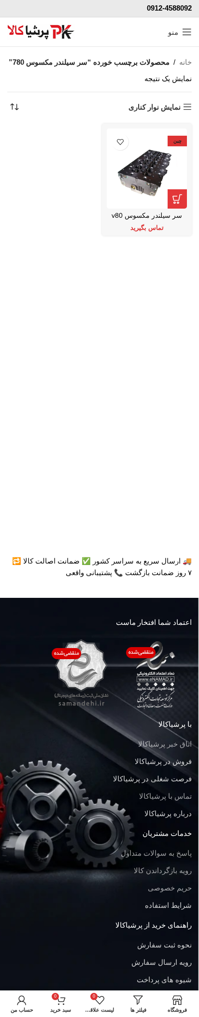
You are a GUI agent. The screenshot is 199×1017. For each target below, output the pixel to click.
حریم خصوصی (170, 888)
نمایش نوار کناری (154, 107)
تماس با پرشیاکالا (165, 796)
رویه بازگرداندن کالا (163, 870)
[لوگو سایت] (41, 31)
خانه (185, 62)
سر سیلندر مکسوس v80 (147, 215)
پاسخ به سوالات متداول (156, 853)
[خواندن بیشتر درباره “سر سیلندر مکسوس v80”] (177, 199)
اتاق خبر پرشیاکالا (165, 744)
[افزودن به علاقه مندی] (120, 141)
